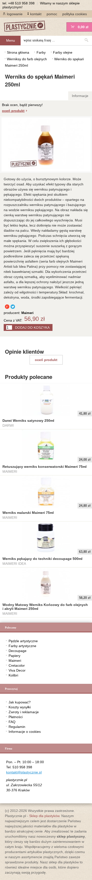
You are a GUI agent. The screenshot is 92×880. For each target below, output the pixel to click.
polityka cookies (74, 14)
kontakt (35, 14)
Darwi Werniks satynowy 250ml (28, 420)
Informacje (80, 96)
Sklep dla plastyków (44, 816)
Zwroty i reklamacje (24, 712)
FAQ (12, 722)
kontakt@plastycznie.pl (24, 772)
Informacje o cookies (25, 732)
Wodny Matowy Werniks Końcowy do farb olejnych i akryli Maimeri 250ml (45, 607)
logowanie (15, 14)
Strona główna (18, 52)
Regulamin (17, 727)
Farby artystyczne (22, 646)
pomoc (52, 14)
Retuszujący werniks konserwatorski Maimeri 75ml (44, 467)
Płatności (16, 717)
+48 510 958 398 (21, 3)
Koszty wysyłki (20, 707)
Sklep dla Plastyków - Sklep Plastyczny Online (27, 26)
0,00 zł (83, 27)
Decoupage (17, 651)
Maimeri (15, 661)
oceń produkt (13, 111)
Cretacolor (17, 665)
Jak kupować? (20, 702)
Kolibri (13, 675)
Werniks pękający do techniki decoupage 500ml (42, 559)
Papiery (14, 656)
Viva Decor (17, 670)
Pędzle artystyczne (23, 641)
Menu (10, 40)
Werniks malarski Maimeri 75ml (28, 513)
